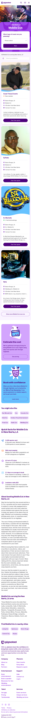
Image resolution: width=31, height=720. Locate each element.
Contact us (20, 676)
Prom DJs (5, 422)
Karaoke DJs (24, 413)
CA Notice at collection (8, 710)
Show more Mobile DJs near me (15, 314)
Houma (15, 633)
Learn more (15, 399)
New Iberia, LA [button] (16, 25)
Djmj (5, 282)
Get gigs (4, 692)
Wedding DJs (24, 422)
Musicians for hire (7, 681)
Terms (3, 708)
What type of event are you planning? (12, 35)
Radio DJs (14, 422)
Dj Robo (6, 158)
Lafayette (5, 629)
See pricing (15, 356)
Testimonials (5, 697)
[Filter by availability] (17, 58)
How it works (21, 662)
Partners (4, 667)
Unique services (22, 695)
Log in (18, 679)
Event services (21, 692)
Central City (6, 633)
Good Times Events (10, 94)
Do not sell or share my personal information (14, 712)
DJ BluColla (7, 218)
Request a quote (22, 667)
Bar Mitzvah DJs (7, 413)
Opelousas (14, 629)
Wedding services (22, 697)
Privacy (9, 708)
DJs (16, 413)
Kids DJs (4, 418)
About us (4, 662)
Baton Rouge (25, 629)
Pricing (3, 695)
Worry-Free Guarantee (13, 390)
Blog (2, 664)
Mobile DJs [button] (15, 27)
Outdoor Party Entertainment (19, 418)
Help (18, 674)
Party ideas (20, 664)
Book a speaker (6, 678)
